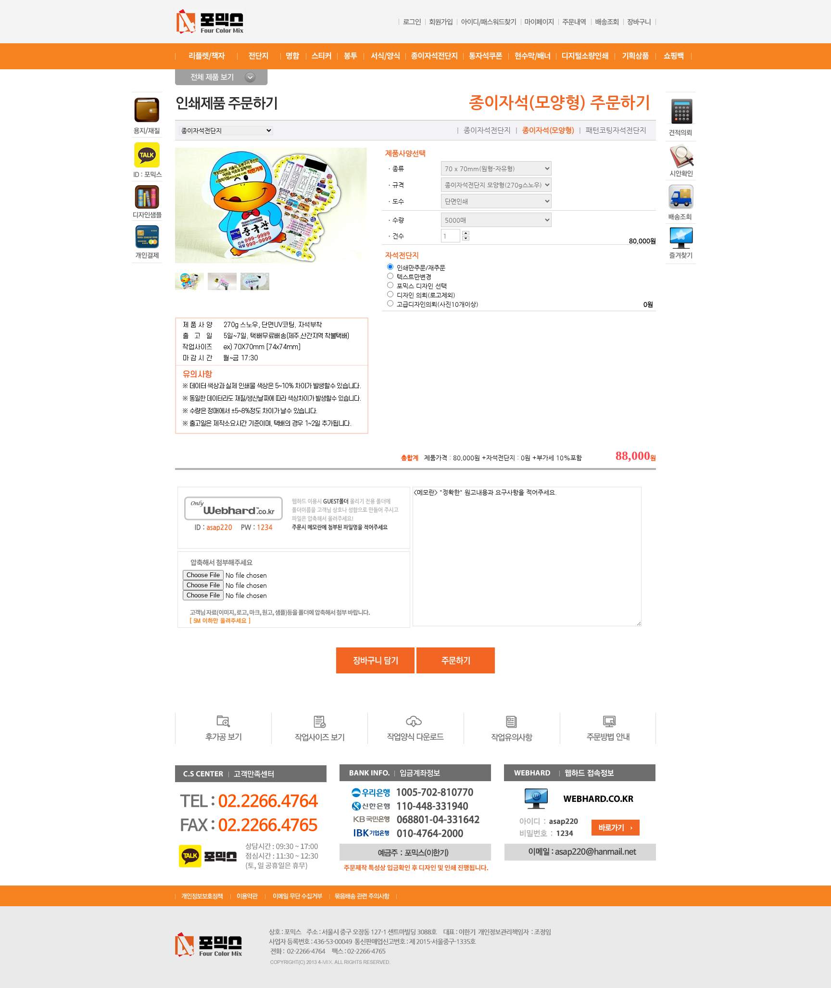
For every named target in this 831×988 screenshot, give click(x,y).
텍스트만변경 (413, 276)
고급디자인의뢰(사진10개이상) (436, 304)
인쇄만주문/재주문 (420, 267)
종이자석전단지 (487, 130)
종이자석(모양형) (548, 130)
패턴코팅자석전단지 (616, 130)
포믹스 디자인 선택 (421, 286)
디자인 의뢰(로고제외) (425, 295)
